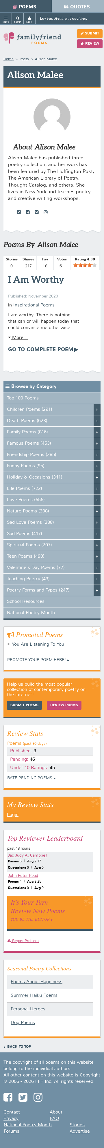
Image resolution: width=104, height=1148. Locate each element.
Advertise (80, 1131)
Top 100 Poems (23, 398)
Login (12, 815)
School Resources (25, 601)
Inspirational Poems (34, 305)
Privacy (10, 1118)
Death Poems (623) (27, 421)
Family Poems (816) (27, 432)
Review (92, 43)
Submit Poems (24, 705)
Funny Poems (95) (25, 466)
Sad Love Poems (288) (30, 522)
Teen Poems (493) (25, 556)
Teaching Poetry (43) (28, 579)
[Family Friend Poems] (32, 41)
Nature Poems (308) (28, 511)
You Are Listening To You (38, 644)
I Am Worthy (36, 279)
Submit (92, 33)
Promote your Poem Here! (36, 660)
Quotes (80, 7)
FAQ (54, 1118)
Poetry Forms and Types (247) (38, 590)
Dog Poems (23, 1023)
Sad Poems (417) (24, 534)
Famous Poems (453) (29, 443)
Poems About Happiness (36, 982)
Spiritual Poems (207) (29, 545)
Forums (11, 1131)
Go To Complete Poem (40, 349)
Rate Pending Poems (29, 778)
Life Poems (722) (24, 488)
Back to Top (19, 1047)
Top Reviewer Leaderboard (45, 837)
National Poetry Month (31, 613)
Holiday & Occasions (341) (34, 477)
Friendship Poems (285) (31, 454)
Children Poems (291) (29, 409)
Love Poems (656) (26, 500)
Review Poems (64, 705)
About (56, 1112)
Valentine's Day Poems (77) (36, 567)
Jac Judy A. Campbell (27, 855)
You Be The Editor (30, 919)
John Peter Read (23, 876)
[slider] (84, 265)
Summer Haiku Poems (34, 995)
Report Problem (25, 941)
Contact (11, 1112)
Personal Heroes (28, 1009)
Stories (77, 1125)
